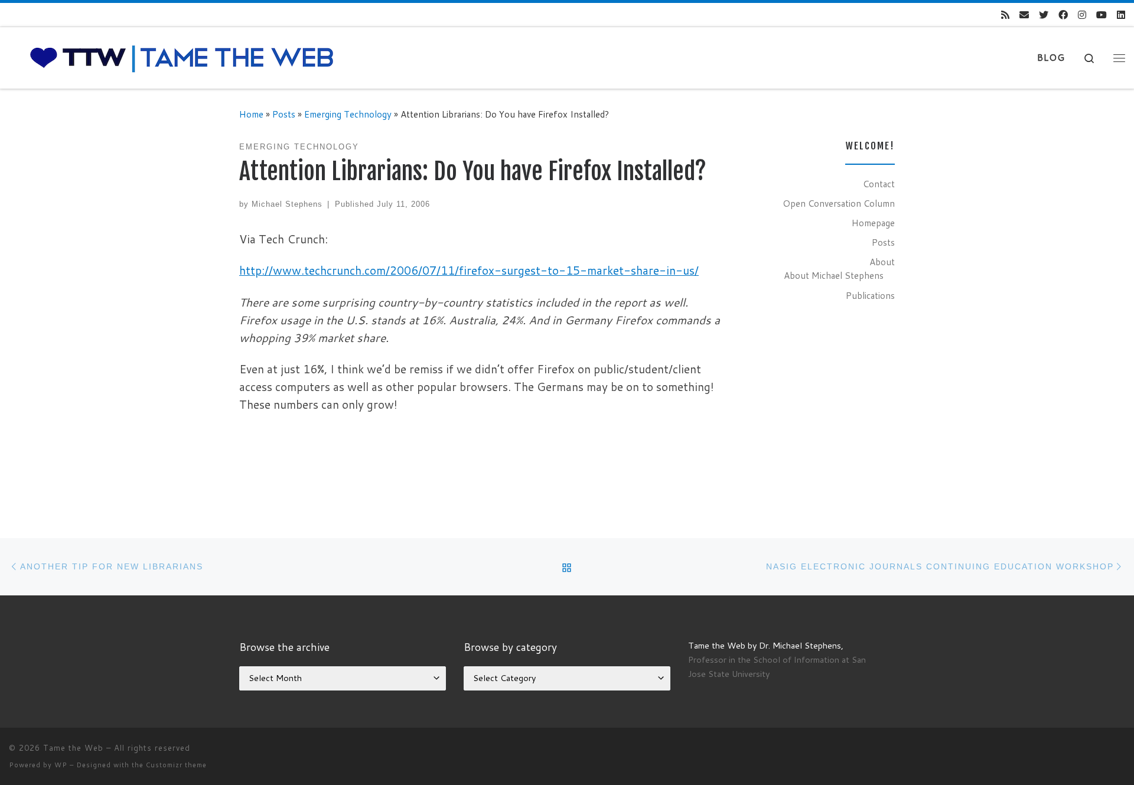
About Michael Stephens (834, 275)
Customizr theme (176, 765)
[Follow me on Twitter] (1043, 15)
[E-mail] (1024, 15)
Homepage (873, 222)
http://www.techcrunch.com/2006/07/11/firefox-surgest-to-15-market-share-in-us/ (469, 270)
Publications (870, 295)
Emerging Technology (348, 114)
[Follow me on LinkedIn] (1121, 15)
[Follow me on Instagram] (1082, 15)
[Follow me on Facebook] (1063, 15)
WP (60, 765)
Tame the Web (73, 747)
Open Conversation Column (839, 203)
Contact (879, 183)
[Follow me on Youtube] (1101, 15)
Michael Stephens (287, 204)
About (882, 261)
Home (251, 114)
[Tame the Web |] (182, 57)
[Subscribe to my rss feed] (1005, 15)
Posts (283, 114)
